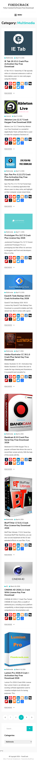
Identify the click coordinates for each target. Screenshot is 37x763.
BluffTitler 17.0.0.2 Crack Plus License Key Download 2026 (17, 525)
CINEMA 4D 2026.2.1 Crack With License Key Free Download (17, 592)
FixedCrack (18, 5)
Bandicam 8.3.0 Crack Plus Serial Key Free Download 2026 (16, 440)
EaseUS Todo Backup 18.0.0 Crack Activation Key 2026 (17, 297)
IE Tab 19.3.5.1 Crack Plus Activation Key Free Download (16, 64)
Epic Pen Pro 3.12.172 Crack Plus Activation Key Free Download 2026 (17, 177)
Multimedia (9, 58)
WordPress (31, 759)
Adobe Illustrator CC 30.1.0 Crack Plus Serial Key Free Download (17, 357)
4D (7, 586)
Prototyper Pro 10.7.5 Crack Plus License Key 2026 (17, 236)
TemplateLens (16, 759)
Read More (8, 93)
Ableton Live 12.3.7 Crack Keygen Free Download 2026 (17, 121)
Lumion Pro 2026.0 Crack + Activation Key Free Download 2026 (16, 675)
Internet (8, 116)
